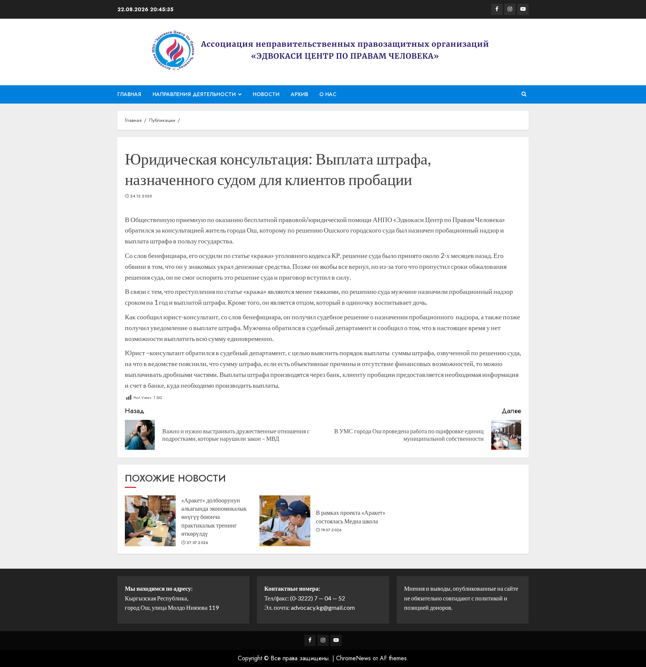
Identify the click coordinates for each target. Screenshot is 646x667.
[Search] (524, 94)
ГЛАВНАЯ (129, 94)
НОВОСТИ (266, 94)
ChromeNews (353, 658)
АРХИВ (299, 94)
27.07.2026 (197, 542)
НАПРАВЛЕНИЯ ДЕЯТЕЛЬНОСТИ (194, 94)
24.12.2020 (141, 196)
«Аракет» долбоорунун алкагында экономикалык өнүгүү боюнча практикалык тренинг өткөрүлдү (214, 517)
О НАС (327, 94)
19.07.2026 (331, 530)
